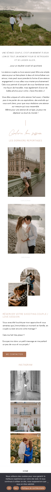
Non (16, 488)
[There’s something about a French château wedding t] (25, 417)
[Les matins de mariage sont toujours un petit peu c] (25, 386)
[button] (25, 471)
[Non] (47, 482)
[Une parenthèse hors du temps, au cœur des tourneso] (25, 448)
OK (9, 488)
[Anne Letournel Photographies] (9, 8)
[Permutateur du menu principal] (48, 8)
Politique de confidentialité (33, 488)
